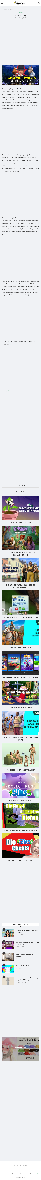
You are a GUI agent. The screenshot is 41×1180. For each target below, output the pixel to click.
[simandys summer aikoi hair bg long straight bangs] (8, 981)
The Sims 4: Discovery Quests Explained (20, 617)
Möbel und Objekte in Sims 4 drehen (20, 830)
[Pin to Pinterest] (22, 485)
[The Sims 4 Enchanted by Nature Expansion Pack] (20, 538)
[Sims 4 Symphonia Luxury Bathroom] (8, 957)
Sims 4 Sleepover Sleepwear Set (20, 770)
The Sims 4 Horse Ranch (20, 647)
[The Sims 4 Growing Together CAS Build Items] (20, 723)
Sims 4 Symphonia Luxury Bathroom (25, 955)
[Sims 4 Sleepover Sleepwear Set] (20, 755)
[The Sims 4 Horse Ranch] (20, 632)
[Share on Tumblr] (24, 485)
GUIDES (21, 12)
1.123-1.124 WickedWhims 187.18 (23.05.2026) (27, 943)
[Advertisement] (20, 41)
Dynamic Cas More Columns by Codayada (27, 931)
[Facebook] (16, 1165)
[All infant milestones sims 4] (20, 693)
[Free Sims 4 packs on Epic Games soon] (20, 663)
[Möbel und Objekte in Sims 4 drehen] (20, 815)
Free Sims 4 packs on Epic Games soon (20, 677)
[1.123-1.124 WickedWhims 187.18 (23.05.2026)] (8, 945)
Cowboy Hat (20, 1048)
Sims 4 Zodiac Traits (23, 966)
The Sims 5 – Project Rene (20, 800)
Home (3, 9)
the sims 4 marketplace (20, 523)
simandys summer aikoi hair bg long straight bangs (27, 979)
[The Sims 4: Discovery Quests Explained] (20, 602)
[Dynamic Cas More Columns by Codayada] (8, 933)
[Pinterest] (25, 1165)
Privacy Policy (34, 1173)
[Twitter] (20, 1165)
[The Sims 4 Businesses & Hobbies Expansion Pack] (20, 570)
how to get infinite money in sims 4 (12, 391)
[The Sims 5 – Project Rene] (20, 785)
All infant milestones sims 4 (20, 708)
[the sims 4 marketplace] (20, 508)
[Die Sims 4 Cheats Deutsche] (20, 845)
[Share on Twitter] (20, 485)
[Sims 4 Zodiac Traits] (8, 969)
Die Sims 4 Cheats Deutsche (20, 860)
